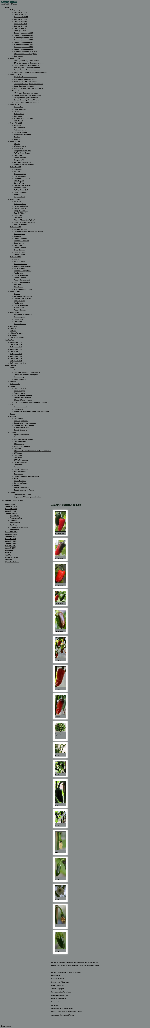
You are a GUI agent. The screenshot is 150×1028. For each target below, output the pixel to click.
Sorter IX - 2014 (11, 500)
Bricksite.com (6, 1026)
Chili (2, 500)
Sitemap (14, 4)
